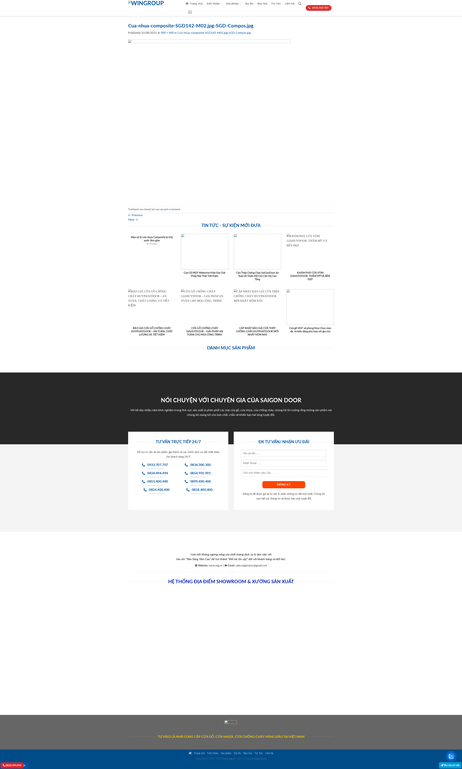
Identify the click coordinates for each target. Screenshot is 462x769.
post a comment (172, 209)
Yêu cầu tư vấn (451, 765)
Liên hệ (289, 3)
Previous (135, 215)
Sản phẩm (232, 3)
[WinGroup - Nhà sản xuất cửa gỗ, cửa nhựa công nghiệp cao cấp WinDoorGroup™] (154, 8)
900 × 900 (167, 32)
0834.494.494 (13, 765)
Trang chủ (196, 3)
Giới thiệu (213, 3)
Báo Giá (262, 3)
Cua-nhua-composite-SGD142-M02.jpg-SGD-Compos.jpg (214, 32)
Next (133, 219)
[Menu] (190, 12)
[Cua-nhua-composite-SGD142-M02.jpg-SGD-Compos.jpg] (209, 120)
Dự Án (249, 3)
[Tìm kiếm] (299, 3)
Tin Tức (276, 3)
